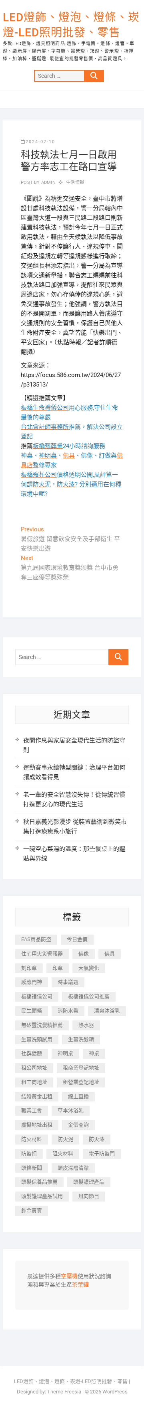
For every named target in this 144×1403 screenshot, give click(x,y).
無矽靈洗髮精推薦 (42, 1025)
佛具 (69, 455)
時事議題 (68, 982)
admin (48, 182)
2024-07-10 (40, 141)
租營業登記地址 (81, 1082)
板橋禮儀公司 (36, 996)
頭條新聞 (31, 1168)
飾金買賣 (31, 1211)
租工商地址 (34, 1082)
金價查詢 (78, 1125)
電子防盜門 (102, 1153)
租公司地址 (34, 1068)
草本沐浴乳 (71, 1110)
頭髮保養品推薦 (39, 1182)
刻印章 (29, 968)
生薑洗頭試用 (36, 1039)
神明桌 (65, 1053)
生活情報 (75, 182)
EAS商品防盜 (36, 939)
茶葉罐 (80, 1285)
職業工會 (31, 1110)
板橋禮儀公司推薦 (89, 996)
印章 (57, 968)
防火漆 (96, 1139)
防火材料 (31, 1139)
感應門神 (31, 982)
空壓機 (69, 1276)
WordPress (115, 1392)
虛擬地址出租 (36, 1125)
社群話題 (31, 1053)
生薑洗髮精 (81, 1039)
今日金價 (77, 939)
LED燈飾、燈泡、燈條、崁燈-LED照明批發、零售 (71, 25)
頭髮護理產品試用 (42, 1196)
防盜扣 (29, 1153)
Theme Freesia (64, 1392)
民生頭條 (31, 1011)
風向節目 (88, 1196)
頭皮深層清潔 (73, 1168)
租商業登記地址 (81, 1068)
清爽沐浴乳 (107, 1011)
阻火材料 (62, 1153)
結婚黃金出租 (36, 1096)
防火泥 (65, 1139)
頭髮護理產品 (88, 1182)
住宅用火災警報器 (42, 954)
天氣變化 (88, 968)
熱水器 (86, 1025)
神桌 (94, 1053)
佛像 (83, 954)
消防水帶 (68, 1011)
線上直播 (78, 1096)
